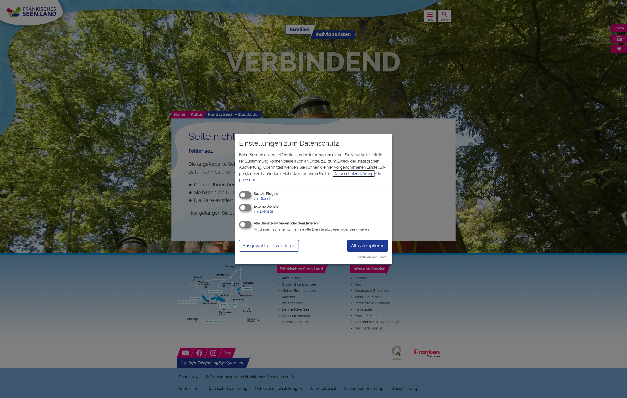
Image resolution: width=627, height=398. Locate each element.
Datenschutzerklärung (354, 173)
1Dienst (262, 198)
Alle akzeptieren (368, 245)
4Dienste (263, 211)
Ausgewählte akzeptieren (268, 245)
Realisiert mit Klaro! (372, 257)
